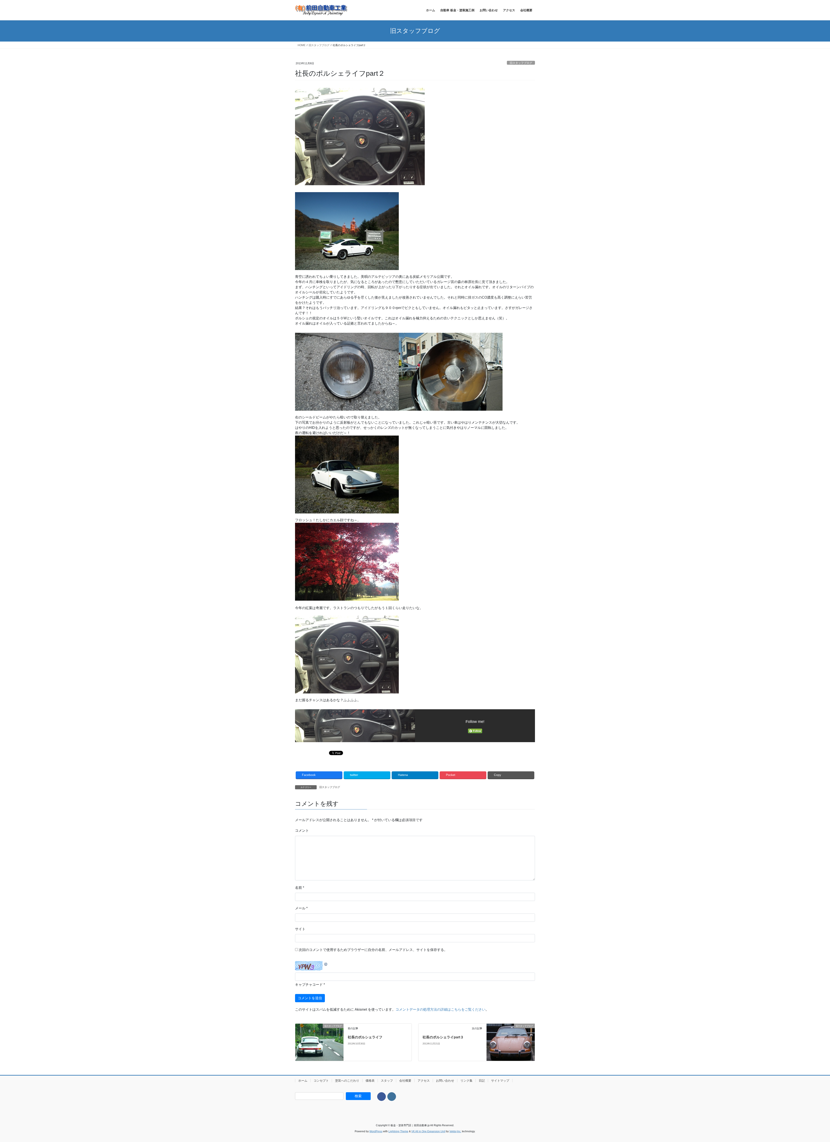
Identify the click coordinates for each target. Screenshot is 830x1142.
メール (301, 908)
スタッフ (387, 1080)
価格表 (370, 1080)
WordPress (375, 1131)
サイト (300, 929)
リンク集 (466, 1080)
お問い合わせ (445, 1080)
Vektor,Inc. (455, 1131)
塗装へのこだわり (347, 1080)
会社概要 (405, 1080)
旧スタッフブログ (521, 62)
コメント (302, 830)
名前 (299, 887)
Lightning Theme (398, 1131)
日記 (482, 1080)
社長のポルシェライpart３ (443, 1037)
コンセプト (321, 1080)
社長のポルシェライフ (365, 1037)
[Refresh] (326, 963)
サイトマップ (500, 1080)
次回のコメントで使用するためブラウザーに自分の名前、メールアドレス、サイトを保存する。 (373, 950)
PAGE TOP (808, 1104)
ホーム (302, 1080)
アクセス (424, 1080)
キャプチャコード (309, 984)
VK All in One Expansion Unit (428, 1131)
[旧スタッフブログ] (319, 1036)
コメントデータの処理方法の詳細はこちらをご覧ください (440, 1009)
